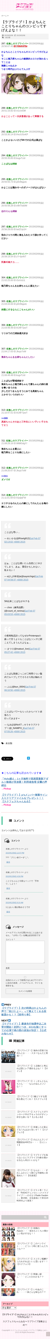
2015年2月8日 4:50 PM (14, 876)
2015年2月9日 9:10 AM (14, 903)
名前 (8, 968)
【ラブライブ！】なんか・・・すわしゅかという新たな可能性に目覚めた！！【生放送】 (32, 1173)
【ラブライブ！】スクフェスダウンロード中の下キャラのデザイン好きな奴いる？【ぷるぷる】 (32, 1114)
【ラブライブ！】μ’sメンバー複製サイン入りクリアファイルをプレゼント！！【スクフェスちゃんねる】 (24, 798)
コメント (10, 939)
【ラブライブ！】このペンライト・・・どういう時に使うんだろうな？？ (32, 1246)
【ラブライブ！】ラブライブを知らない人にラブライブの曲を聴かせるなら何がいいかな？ (32, 1157)
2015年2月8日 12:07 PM (15, 853)
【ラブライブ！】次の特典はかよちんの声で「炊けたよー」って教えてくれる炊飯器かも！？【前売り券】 (23, 1011)
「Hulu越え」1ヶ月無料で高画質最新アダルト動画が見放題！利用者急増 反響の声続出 (24, 782)
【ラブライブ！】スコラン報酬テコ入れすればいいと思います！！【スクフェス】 (32, 1261)
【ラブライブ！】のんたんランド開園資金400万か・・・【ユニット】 (32, 1142)
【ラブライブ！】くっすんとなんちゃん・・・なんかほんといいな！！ (32, 1083)
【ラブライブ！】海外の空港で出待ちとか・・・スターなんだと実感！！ (32, 1053)
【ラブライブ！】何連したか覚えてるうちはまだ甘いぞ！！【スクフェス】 (32, 1129)
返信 (8, 862)
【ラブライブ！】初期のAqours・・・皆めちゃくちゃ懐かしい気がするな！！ (32, 1231)
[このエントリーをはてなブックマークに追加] (28, 758)
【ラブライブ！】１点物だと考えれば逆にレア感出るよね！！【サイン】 (32, 1068)
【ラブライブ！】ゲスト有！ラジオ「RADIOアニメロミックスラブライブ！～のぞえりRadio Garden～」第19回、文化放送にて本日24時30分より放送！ (32, 1195)
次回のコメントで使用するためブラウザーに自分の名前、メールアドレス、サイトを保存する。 (24, 983)
